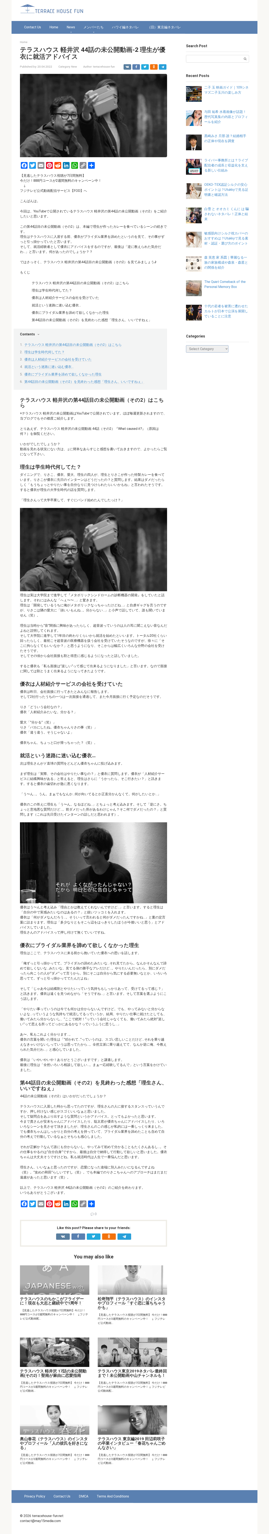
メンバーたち (93, 27)
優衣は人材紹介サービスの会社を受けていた (58, 359)
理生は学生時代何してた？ (44, 352)
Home (53, 27)
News (71, 27)
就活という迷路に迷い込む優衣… (49, 367)
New (74, 66)
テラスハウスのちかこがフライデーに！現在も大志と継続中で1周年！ (52, 1301)
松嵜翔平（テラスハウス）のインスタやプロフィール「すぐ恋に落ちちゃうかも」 (132, 1303)
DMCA (83, 1496)
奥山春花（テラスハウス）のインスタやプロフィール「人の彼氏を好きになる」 (54, 1443)
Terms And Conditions (113, 1496)
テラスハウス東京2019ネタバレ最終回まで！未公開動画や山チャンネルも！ (132, 1373)
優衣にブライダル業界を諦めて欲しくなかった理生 (63, 374)
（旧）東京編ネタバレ (164, 27)
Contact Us (32, 27)
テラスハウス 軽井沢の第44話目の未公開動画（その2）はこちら (73, 345)
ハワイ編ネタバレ (125, 27)
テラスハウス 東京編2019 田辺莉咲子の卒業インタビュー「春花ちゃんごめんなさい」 (132, 1443)
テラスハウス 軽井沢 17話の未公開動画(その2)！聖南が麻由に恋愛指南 (53, 1373)
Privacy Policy (34, 1496)
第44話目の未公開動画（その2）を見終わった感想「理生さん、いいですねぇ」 (84, 382)
